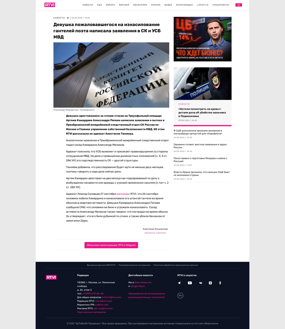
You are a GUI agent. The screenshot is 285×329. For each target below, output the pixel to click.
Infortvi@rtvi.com (111, 297)
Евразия (124, 5)
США (99, 5)
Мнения (156, 5)
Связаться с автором (155, 233)
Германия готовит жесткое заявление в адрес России (200, 146)
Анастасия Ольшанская (155, 229)
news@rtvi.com (103, 301)
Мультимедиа (184, 5)
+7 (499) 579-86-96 (93, 293)
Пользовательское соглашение (134, 265)
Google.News (137, 286)
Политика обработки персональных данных (176, 265)
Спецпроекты (221, 5)
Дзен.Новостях (143, 282)
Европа (110, 5)
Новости (88, 5)
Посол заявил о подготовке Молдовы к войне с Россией (200, 160)
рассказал (123, 193)
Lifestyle (203, 5)
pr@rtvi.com (102, 304)
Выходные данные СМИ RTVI (101, 265)
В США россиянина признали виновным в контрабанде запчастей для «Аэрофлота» (198, 132)
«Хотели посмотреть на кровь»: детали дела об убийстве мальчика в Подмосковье (202, 112)
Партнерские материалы (91, 312)
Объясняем (140, 5)
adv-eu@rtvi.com (103, 308)
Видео (168, 5)
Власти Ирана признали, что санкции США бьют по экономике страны (202, 173)
